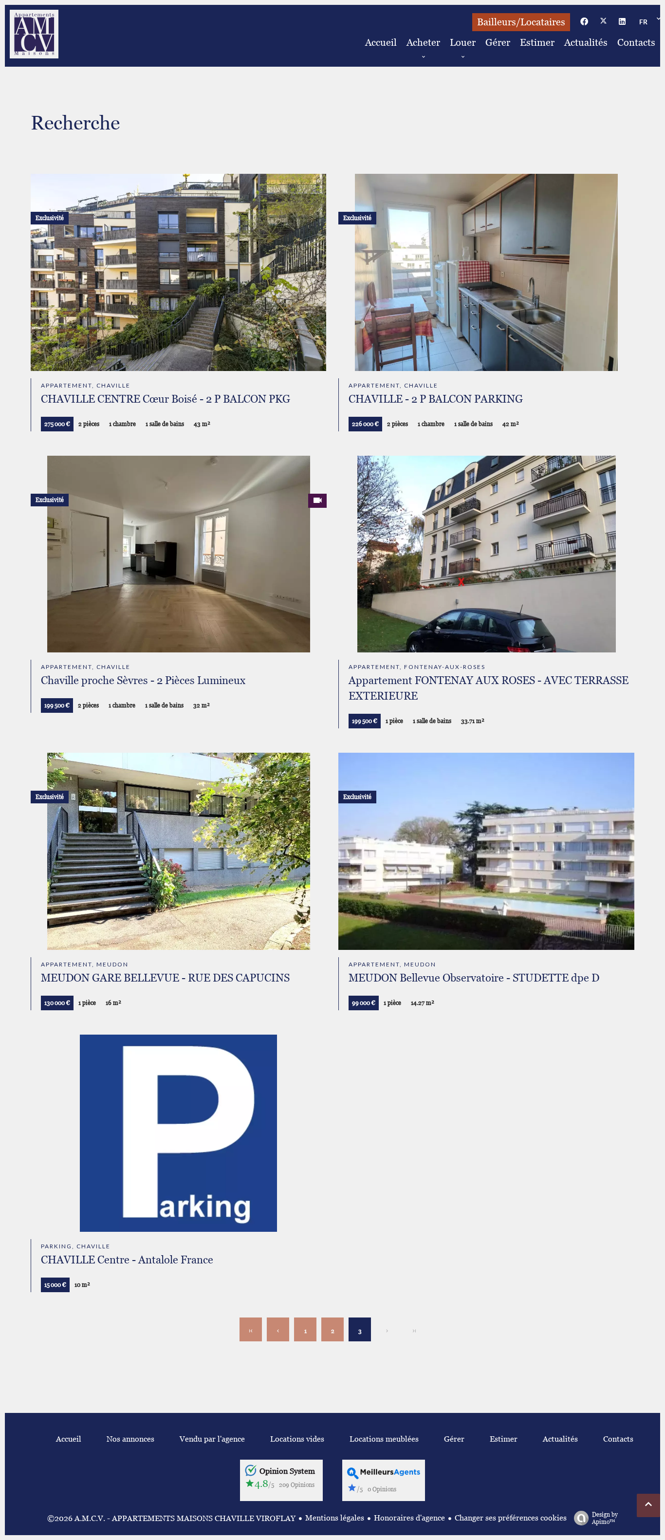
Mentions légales (334, 1517)
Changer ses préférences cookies (511, 1517)
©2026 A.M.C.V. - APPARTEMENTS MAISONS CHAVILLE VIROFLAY (171, 1518)
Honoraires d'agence (409, 1517)
